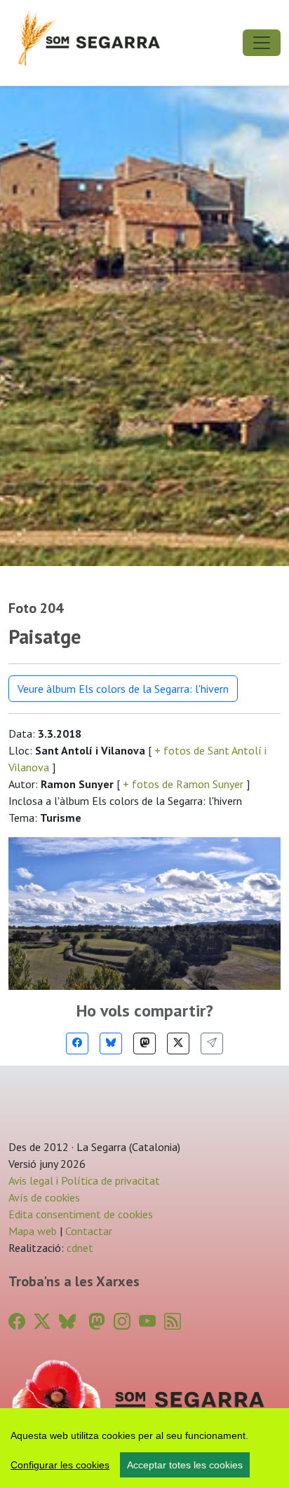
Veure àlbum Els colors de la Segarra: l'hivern (123, 689)
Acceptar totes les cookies (185, 1464)
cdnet (78, 1248)
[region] (144, 1448)
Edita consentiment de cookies (80, 1214)
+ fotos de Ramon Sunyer (183, 784)
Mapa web (32, 1231)
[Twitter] (178, 1043)
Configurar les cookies (60, 1464)
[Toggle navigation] (262, 42)
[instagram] (122, 1321)
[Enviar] (212, 1043)
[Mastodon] (144, 1043)
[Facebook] (77, 1043)
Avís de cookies (44, 1197)
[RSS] (172, 1321)
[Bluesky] (111, 1043)
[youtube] (147, 1321)
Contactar (88, 1231)
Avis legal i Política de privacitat (84, 1180)
